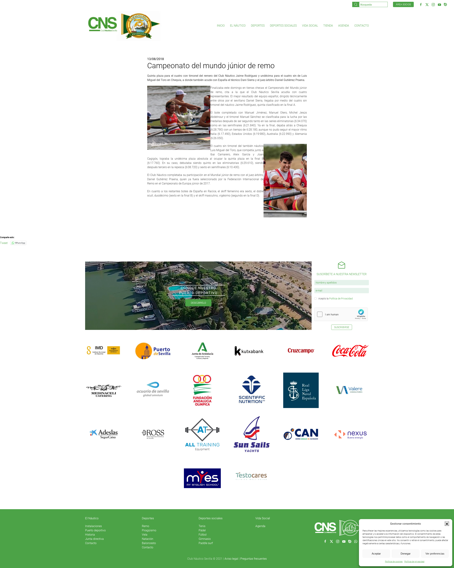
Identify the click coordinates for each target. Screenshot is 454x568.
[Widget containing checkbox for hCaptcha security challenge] (341, 314)
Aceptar (376, 553)
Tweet (4, 242)
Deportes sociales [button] (283, 25)
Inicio (221, 25)
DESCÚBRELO (198, 302)
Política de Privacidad (341, 298)
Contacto (361, 25)
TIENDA (328, 25)
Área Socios (403, 4)
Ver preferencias (434, 553)
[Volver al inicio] (124, 26)
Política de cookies (394, 561)
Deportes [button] (258, 25)
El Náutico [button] (238, 25)
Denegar (406, 553)
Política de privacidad (414, 561)
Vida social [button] (310, 25)
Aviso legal (231, 558)
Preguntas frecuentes (253, 558)
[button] (447, 523)
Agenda (343, 25)
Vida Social (262, 518)
